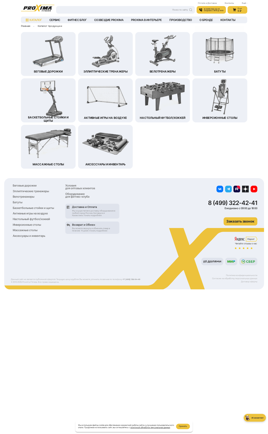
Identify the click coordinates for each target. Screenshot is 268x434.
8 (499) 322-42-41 (232, 203)
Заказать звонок (240, 221)
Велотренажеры (23, 196)
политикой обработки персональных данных (150, 427)
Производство (180, 20)
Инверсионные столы (27, 224)
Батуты (17, 202)
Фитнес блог (77, 20)
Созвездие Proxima (109, 20)
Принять (183, 426)
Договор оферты (249, 281)
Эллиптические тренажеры (31, 191)
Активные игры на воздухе (30, 213)
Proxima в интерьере (146, 20)
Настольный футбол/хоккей (31, 219)
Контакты (229, 3)
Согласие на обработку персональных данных (234, 278)
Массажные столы (25, 230)
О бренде (206, 20)
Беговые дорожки (25, 185)
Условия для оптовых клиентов (80, 187)
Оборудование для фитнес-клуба (77, 195)
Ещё (244, 3)
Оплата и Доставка (207, 3)
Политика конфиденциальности (241, 275)
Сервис (54, 20)
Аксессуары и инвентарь (29, 235)
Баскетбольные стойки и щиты (33, 208)
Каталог (36, 20)
